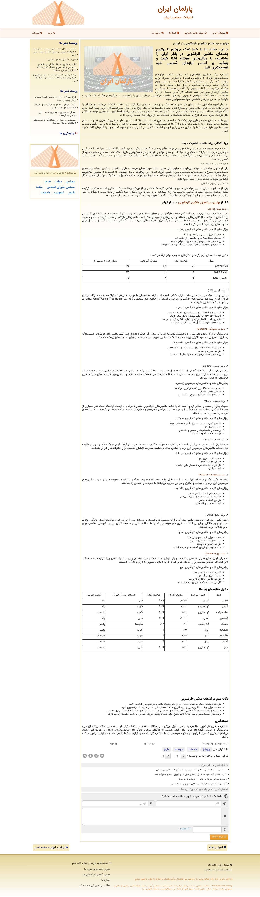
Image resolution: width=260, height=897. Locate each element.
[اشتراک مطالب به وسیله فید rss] (84, 756)
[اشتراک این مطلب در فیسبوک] (90, 756)
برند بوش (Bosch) (216, 209)
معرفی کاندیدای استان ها (96, 875)
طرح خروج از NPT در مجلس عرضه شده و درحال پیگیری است (56, 98)
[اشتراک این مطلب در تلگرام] (96, 756)
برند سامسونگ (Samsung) (211, 329)
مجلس (70, 181)
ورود (50, 33)
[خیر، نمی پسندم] (168, 755)
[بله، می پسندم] (183, 755)
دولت (58, 181)
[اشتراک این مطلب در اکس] (102, 756)
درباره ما (156, 33)
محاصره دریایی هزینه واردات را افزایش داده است (202, 779)
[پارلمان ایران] (58, 13)
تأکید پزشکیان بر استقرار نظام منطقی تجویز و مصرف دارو (199, 783)
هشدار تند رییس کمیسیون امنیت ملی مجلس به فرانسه (58, 114)
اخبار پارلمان (216, 847)
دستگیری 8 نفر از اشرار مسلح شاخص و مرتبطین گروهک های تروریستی (191, 770)
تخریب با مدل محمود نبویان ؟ (61, 59)
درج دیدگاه (218, 837)
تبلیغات (36, 33)
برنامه (39, 187)
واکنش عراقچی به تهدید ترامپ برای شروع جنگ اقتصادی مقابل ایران (55, 106)
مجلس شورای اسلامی (61, 187)
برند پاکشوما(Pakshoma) (212, 475)
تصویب (59, 192)
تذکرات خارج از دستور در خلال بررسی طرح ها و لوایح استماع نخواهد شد (191, 774)
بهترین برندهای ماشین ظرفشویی (199, 202)
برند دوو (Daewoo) (215, 553)
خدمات (193, 749)
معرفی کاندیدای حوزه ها (97, 869)
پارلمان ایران (219, 33)
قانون (71, 192)
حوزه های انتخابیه (194, 33)
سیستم (179, 749)
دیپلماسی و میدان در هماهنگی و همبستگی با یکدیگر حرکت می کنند (55, 121)
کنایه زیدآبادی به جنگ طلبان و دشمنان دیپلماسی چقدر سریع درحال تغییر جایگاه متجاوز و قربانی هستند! (57, 67)
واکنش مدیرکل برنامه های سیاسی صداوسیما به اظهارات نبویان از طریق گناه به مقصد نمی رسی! (55, 52)
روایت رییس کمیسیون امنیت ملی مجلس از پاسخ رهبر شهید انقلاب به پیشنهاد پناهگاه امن (55, 78)
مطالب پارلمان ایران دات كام (94, 885)
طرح (166, 749)
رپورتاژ (206, 749)
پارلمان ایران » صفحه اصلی (49, 847)
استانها (173, 33)
